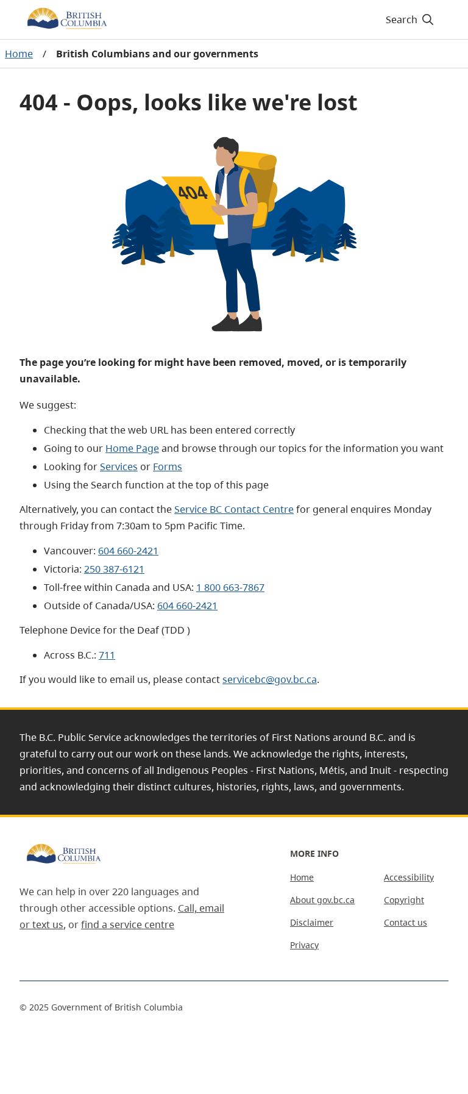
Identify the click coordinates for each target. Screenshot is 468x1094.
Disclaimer (311, 922)
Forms (167, 466)
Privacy (304, 945)
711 (107, 655)
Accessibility (409, 877)
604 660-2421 (128, 550)
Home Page (132, 448)
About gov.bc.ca (322, 900)
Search (401, 19)
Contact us (405, 922)
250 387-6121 (114, 569)
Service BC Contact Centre (234, 509)
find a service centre (127, 924)
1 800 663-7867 (230, 587)
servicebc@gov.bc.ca (269, 679)
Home (19, 53)
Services (119, 466)
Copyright (404, 900)
